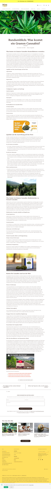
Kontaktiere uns (5, 457)
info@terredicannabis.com (18, 461)
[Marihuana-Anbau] (21, 195)
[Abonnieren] (48, 451)
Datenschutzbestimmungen (23, 412)
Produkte (4, 460)
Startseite (22, 36)
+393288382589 (16, 458)
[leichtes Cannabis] (6, 251)
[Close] (50, 483)
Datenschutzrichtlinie (6, 455)
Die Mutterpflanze (27, 36)
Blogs (3, 458)
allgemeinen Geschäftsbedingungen (37, 411)
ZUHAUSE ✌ (4, 451)
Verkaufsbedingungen (6, 454)
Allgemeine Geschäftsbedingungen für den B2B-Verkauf (7, 463)
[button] (44, 5)
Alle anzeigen (25, 440)
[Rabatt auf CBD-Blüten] (25, 127)
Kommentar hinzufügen (25, 408)
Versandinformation (6, 452)
